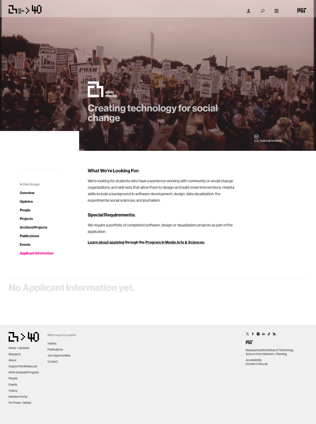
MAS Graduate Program (24, 372)
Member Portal (18, 397)
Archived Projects (33, 227)
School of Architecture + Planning (266, 354)
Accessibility (254, 360)
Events (25, 244)
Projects (26, 219)
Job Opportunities (59, 355)
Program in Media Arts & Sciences (174, 242)
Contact (53, 361)
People (25, 210)
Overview (27, 193)
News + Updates (19, 348)
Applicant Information (37, 253)
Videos (13, 391)
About (12, 360)
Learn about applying (106, 242)
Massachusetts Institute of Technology (270, 350)
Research (15, 354)
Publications (29, 236)
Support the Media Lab (23, 366)
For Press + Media (20, 403)
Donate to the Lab (257, 364)
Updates (26, 201)
